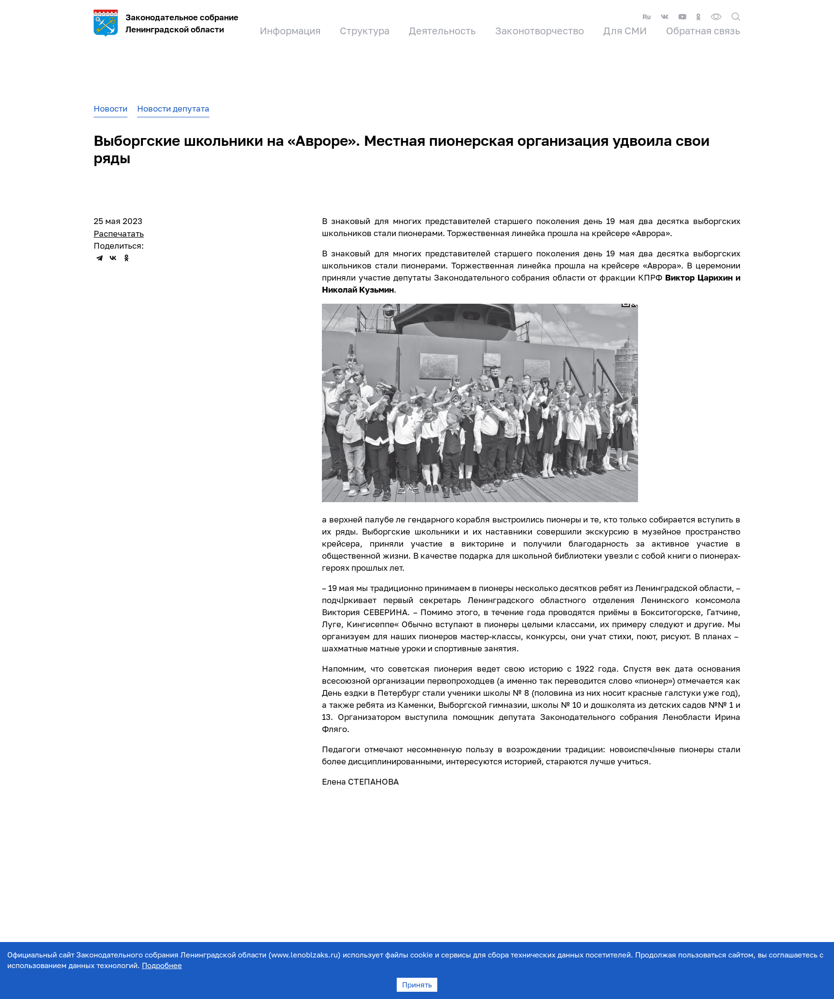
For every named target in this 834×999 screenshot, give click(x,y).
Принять (417, 984)
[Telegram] (99, 258)
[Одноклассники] (126, 258)
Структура (364, 30)
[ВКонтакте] (113, 258)
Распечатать (119, 233)
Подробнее (162, 965)
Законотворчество (539, 30)
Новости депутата (173, 108)
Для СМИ (625, 30)
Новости (110, 108)
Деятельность (442, 30)
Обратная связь (703, 30)
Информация (290, 30)
